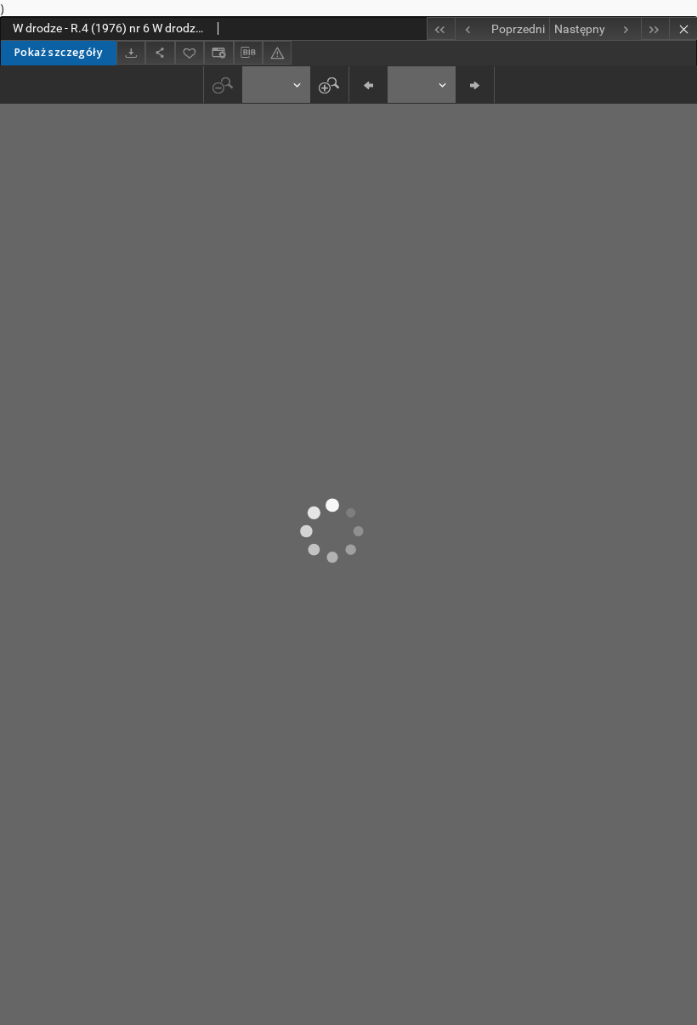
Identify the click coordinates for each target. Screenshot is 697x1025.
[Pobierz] (130, 52)
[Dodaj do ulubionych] (189, 52)
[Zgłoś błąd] (277, 52)
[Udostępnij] (159, 52)
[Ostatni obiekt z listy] (655, 28)
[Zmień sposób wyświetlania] (218, 52)
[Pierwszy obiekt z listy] (441, 28)
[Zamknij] (683, 28)
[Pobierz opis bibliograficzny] (248, 53)
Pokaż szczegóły (58, 52)
